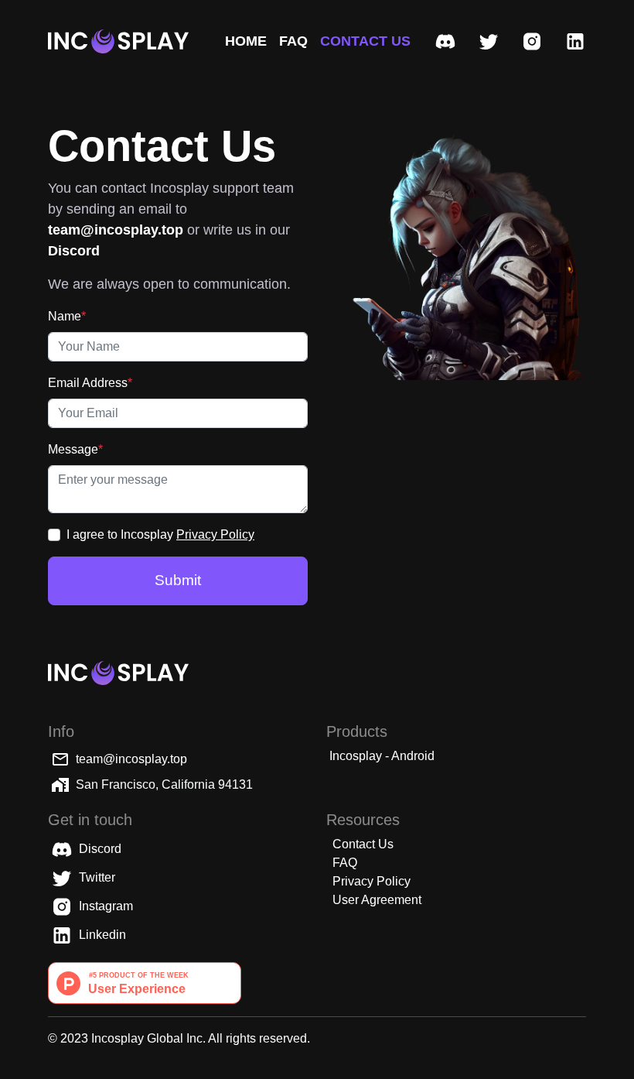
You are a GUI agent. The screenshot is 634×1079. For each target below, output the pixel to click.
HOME (246, 41)
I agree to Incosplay (160, 534)
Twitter (95, 877)
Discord (98, 848)
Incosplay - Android (382, 755)
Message (75, 449)
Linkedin (101, 934)
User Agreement (376, 899)
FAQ (293, 41)
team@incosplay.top (131, 759)
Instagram (104, 906)
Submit (178, 580)
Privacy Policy (215, 534)
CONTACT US (365, 41)
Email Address (90, 382)
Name (67, 316)
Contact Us (363, 844)
